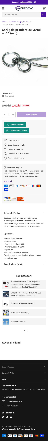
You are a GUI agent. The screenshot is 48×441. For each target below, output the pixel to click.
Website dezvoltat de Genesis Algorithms (18, 429)
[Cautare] (43, 14)
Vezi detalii (8, 181)
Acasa (4, 22)
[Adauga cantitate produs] (13, 114)
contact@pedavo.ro (14, 401)
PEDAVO (11, 426)
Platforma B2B (12, 406)
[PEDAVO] (24, 8)
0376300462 (11, 397)
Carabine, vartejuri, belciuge (19, 22)
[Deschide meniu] (3, 8)
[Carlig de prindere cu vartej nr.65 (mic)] (24, 62)
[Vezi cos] (44, 8)
